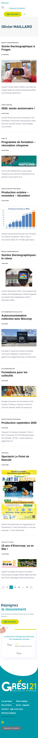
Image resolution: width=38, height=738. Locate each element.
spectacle (4, 452)
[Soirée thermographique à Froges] (19, 71)
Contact (5, 709)
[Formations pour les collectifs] (19, 391)
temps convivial (6, 104)
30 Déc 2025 (5, 113)
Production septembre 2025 (19, 422)
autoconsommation (8, 368)
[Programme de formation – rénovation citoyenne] (19, 161)
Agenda (26, 705)
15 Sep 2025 (5, 464)
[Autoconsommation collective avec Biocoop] (19, 337)
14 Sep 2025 (5, 554)
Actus (18, 705)
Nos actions (6, 705)
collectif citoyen (7, 542)
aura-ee (4, 138)
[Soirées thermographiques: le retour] (19, 278)
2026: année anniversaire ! (18, 108)
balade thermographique (10, 42)
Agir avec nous (16, 709)
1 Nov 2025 (4, 263)
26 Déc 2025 (5, 200)
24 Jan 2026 (5, 54)
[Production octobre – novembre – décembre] (19, 217)
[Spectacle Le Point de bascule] (19, 495)
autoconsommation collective (11, 312)
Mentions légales (8, 713)
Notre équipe (22, 701)
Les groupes (6, 701)
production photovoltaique (11, 188)
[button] (2, 7)
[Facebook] (2, 722)
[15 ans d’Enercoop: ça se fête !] (19, 563)
